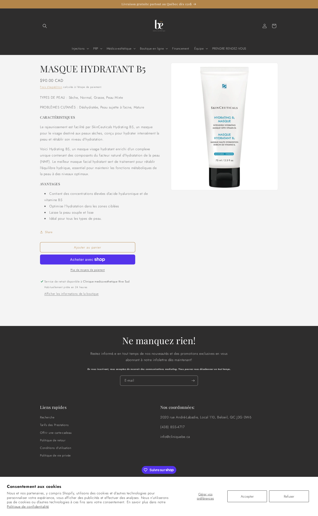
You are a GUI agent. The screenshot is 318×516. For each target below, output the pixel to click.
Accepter (247, 496)
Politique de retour (53, 440)
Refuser (289, 496)
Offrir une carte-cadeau (56, 433)
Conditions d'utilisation (55, 448)
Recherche (47, 417)
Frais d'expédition (51, 87)
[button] (45, 26)
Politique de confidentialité (28, 506)
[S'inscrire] (193, 381)
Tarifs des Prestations (54, 425)
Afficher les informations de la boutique (71, 294)
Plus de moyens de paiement (88, 270)
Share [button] (49, 232)
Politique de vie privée (55, 455)
